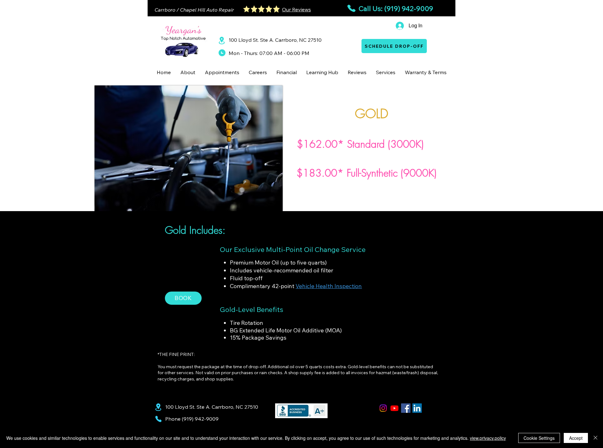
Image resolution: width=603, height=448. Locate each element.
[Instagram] (383, 408)
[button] (188, 72)
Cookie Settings (539, 438)
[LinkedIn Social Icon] (417, 408)
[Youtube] (394, 408)
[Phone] (158, 419)
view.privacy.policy (488, 438)
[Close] (595, 438)
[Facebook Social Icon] (405, 408)
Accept (576, 438)
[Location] (222, 40)
